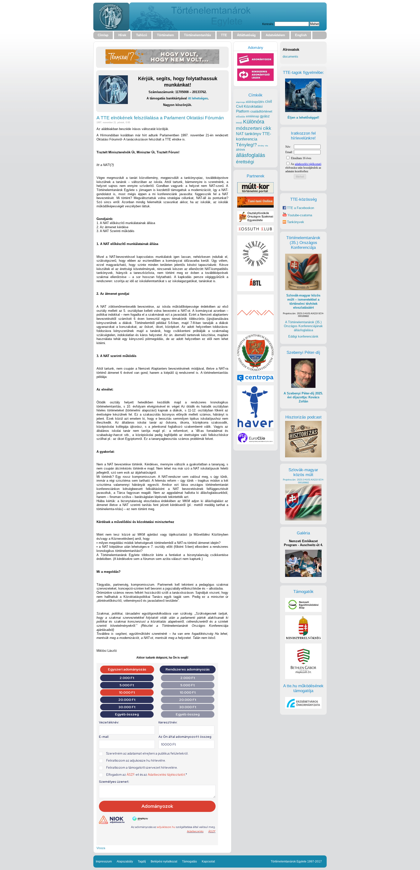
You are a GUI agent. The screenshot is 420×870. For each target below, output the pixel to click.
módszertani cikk (253, 128)
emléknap (252, 116)
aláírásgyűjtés (255, 102)
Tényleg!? (246, 144)
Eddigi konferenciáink (303, 336)
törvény (261, 146)
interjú (239, 123)
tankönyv (253, 133)
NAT (240, 134)
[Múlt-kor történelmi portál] (255, 192)
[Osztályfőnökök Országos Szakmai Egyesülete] (255, 221)
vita (266, 145)
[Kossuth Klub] (255, 231)
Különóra (253, 122)
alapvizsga (240, 102)
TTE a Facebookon (300, 208)
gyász (265, 116)
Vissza (100, 848)
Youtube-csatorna (299, 215)
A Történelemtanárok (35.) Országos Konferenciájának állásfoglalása (303, 326)
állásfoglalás (250, 155)
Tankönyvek (295, 222)
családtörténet (261, 111)
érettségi (245, 161)
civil (268, 101)
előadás (240, 116)
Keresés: (268, 24)
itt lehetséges (198, 98)
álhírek (240, 149)
